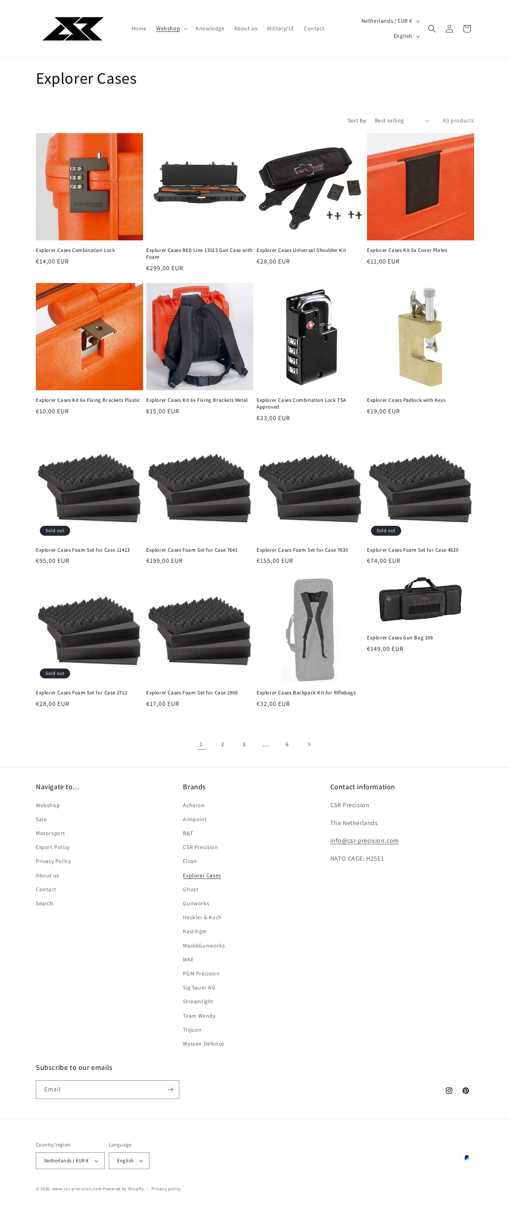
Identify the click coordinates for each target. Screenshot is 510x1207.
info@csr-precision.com (364, 840)
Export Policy (53, 847)
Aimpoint (195, 819)
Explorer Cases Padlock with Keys (406, 400)
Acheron (193, 805)
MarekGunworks (204, 945)
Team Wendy (199, 1015)
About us (47, 875)
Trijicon (192, 1029)
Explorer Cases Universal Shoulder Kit (301, 250)
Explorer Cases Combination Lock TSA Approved (301, 403)
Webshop (48, 805)
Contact (46, 889)
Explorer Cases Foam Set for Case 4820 (412, 550)
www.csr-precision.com (77, 1188)
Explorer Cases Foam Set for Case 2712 (81, 693)
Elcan (190, 861)
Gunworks (196, 903)
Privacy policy (166, 1188)
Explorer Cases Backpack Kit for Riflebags (306, 693)
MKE (188, 959)
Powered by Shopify (123, 1188)
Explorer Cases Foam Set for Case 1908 (191, 693)
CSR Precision (200, 847)
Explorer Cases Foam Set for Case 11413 (83, 550)
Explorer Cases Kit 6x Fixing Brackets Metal (197, 400)
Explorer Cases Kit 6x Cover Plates (407, 250)
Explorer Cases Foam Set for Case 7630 (302, 550)
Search (44, 903)
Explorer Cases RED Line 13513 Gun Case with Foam (199, 253)
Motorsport (50, 833)
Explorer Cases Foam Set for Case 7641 (191, 550)
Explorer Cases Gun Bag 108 (400, 638)
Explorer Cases (202, 875)
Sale (41, 819)
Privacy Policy (53, 861)
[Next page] (309, 744)
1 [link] (201, 744)
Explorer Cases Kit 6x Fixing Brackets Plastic (88, 400)
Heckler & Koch (202, 917)
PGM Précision (201, 973)
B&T (188, 833)
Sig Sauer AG (199, 987)
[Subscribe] (170, 1089)
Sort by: (357, 120)
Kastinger (195, 931)
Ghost (190, 889)
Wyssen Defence (203, 1043)
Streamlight (198, 1001)
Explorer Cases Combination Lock (75, 250)
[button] (171, 28)
